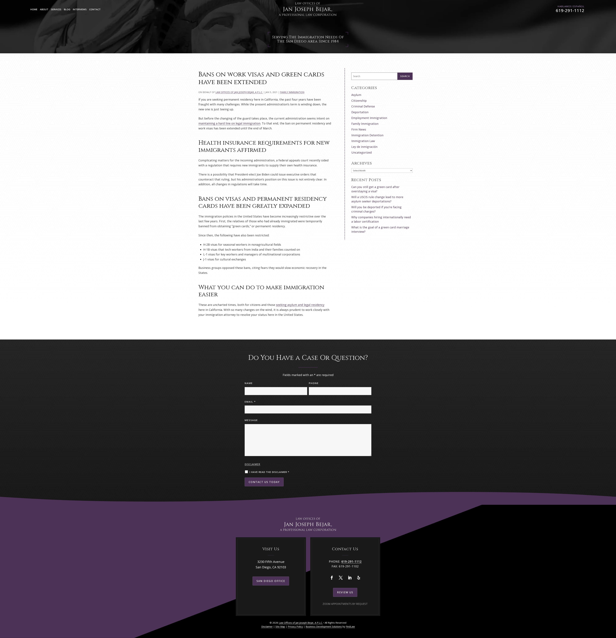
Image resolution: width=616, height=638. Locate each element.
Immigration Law (363, 141)
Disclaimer (252, 464)
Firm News (358, 129)
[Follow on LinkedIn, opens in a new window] (350, 578)
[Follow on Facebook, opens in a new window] (332, 578)
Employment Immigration (369, 118)
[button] (613, 615)
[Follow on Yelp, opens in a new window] (359, 578)
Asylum (356, 95)
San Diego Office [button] (271, 581)
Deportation (359, 112)
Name (249, 383)
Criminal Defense (363, 106)
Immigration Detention (367, 135)
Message (251, 420)
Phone (314, 383)
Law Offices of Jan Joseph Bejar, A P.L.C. (239, 92)
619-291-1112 (570, 10)
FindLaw (350, 626)
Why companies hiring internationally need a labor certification (381, 219)
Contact (95, 9)
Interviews (80, 9)
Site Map (280, 626)
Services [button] (56, 9)
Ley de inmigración (364, 147)
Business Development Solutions (324, 626)
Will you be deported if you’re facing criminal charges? (376, 209)
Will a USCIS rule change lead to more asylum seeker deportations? (377, 199)
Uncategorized (361, 152)
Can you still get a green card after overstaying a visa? (375, 189)
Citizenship (359, 100)
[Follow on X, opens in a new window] (341, 578)
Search (405, 76)
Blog (67, 9)
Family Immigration (292, 92)
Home (33, 9)
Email (250, 401)
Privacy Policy (295, 626)
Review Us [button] (345, 592)
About (44, 9)
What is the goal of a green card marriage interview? (380, 229)
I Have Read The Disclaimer (269, 472)
